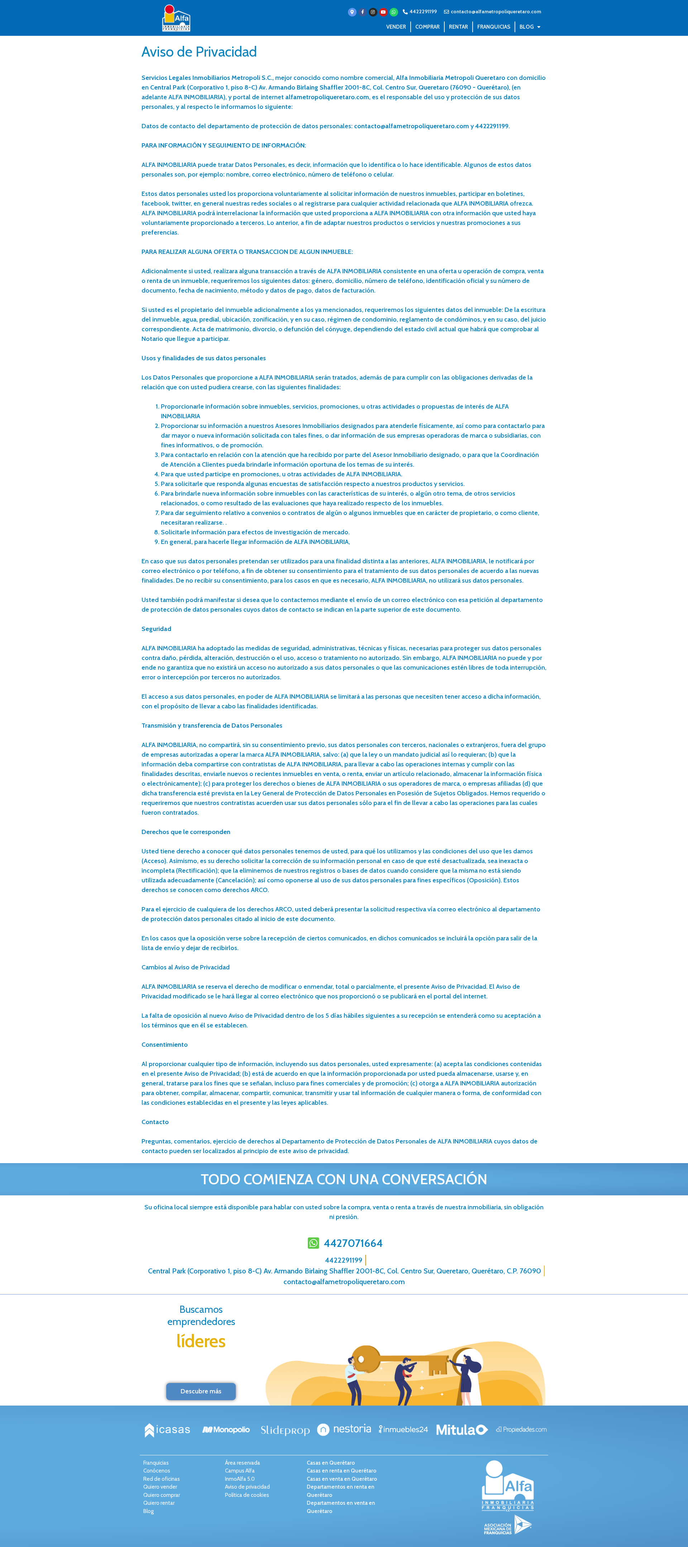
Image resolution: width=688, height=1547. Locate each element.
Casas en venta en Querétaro (342, 1479)
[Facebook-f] (362, 12)
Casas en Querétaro (331, 1463)
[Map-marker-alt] (352, 12)
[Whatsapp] (394, 12)
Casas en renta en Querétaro (341, 1471)
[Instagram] (373, 12)
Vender (396, 27)
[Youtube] (383, 12)
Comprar (427, 27)
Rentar (458, 27)
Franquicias (493, 27)
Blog (527, 27)
